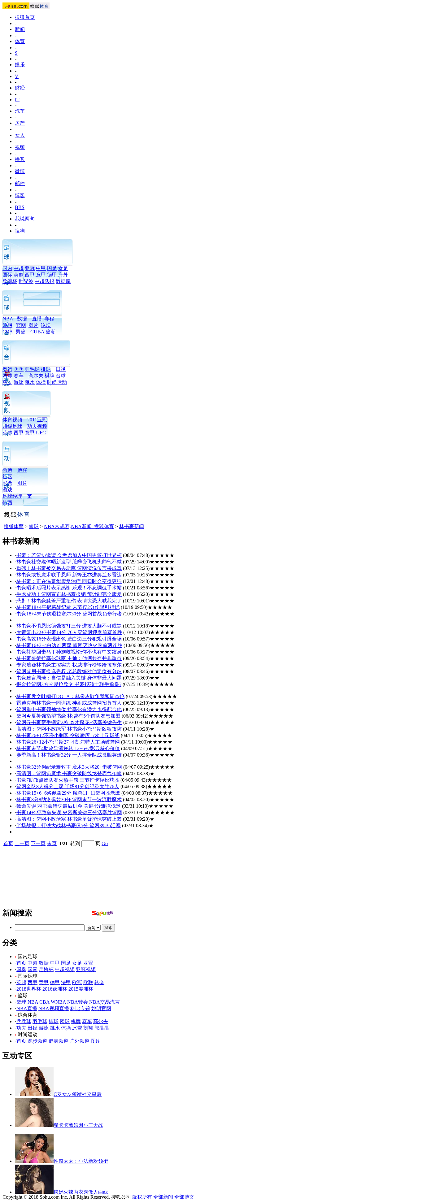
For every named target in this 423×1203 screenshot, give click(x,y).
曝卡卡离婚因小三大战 (78, 1125)
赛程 (49, 318)
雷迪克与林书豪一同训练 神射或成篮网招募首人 (69, 703)
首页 (8, 843)
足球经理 (12, 496)
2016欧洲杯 (54, 989)
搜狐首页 (25, 17)
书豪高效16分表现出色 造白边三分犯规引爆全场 (69, 638)
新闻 (20, 29)
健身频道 (58, 1041)
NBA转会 (77, 1002)
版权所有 (142, 1197)
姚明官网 (101, 1008)
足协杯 (46, 969)
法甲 (66, 982)
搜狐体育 (14, 526)
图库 (96, 1041)
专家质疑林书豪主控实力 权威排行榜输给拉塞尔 (69, 664)
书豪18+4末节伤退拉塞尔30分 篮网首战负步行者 (69, 613)
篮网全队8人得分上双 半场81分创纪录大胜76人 (67, 786)
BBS (19, 207)
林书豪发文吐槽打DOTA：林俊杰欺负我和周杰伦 (70, 696)
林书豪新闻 (131, 526)
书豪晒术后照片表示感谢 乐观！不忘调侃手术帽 (69, 587)
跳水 (30, 382)
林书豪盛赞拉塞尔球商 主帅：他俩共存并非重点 (69, 658)
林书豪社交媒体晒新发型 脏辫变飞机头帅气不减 (69, 561)
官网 (21, 325)
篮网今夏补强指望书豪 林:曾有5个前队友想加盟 (68, 716)
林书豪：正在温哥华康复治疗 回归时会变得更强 (69, 581)
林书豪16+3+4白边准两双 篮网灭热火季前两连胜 (69, 645)
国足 (52, 268)
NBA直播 (26, 1008)
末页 (52, 843)
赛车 (19, 375)
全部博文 (184, 1197)
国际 (7, 274)
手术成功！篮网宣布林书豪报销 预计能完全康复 (69, 594)
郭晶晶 (101, 1028)
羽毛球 (32, 369)
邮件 (20, 183)
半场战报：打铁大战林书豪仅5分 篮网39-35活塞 (68, 825)
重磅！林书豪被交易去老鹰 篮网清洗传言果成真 (69, 568)
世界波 (26, 281)
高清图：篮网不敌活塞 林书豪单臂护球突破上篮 (69, 819)
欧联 (88, 982)
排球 (46, 369)
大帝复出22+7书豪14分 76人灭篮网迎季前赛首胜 (69, 632)
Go (105, 843)
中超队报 (45, 281)
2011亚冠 (37, 419)
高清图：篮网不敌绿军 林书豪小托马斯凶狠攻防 (69, 729)
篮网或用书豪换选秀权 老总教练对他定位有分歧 (69, 671)
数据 (22, 318)
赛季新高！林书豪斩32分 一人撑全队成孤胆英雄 (69, 755)
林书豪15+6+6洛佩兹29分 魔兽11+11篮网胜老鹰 (68, 793)
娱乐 (20, 64)
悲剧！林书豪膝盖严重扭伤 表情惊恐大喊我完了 (69, 600)
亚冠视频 (86, 969)
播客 (20, 159)
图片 (33, 325)
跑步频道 (37, 1041)
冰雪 (77, 1028)
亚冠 (30, 268)
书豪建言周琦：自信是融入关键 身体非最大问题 (69, 677)
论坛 (46, 325)
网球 (7, 375)
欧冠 (77, 982)
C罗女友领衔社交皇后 (78, 1094)
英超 (19, 274)
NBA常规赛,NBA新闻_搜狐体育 (79, 526)
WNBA (58, 1002)
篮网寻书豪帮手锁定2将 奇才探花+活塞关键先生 (69, 722)
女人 (20, 135)
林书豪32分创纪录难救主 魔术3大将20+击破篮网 (69, 767)
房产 (20, 123)
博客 (20, 195)
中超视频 (65, 969)
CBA (44, 1002)
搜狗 (20, 230)
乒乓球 (23, 1021)
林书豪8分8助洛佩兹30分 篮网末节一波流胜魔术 (69, 799)
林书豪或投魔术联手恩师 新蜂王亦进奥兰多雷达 (69, 574)
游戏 (7, 489)
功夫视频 (37, 426)
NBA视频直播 (53, 1008)
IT (17, 99)
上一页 (22, 843)
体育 (20, 41)
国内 (7, 268)
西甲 (30, 274)
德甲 (52, 274)
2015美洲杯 (80, 989)
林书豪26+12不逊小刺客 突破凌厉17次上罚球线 (68, 735)
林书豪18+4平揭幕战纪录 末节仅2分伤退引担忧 (68, 607)
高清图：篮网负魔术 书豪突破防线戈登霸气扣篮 (69, 773)
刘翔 (88, 1028)
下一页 (38, 843)
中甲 (41, 268)
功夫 (7, 382)
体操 (41, 382)
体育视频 (12, 419)
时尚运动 (57, 382)
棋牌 (50, 375)
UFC (41, 432)
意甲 (41, 274)
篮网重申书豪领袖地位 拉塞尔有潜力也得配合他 (69, 709)
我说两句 (25, 218)
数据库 (63, 281)
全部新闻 (163, 1197)
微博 (20, 171)
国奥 (21, 969)
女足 (63, 268)
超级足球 (12, 426)
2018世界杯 (28, 989)
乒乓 (19, 369)
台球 (61, 375)
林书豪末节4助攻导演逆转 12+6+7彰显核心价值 (68, 748)
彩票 (7, 483)
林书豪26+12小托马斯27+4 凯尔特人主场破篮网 (68, 742)
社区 (7, 476)
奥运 (7, 369)
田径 (61, 369)
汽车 (20, 111)
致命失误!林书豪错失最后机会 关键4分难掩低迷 (68, 806)
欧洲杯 (9, 281)
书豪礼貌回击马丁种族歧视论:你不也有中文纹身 (69, 651)
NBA (7, 318)
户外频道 (79, 1041)
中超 (19, 268)
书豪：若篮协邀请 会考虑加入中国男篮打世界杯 (69, 555)
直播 (37, 318)
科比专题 (80, 1008)
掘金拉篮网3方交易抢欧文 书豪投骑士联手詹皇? (68, 684)
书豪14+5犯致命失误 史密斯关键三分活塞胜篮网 (69, 812)
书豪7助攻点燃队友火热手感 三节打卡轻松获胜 (67, 780)
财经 (20, 87)
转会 (99, 982)
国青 (32, 969)
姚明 (7, 325)
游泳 (19, 382)
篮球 (34, 526)
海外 (63, 274)
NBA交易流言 (104, 1002)
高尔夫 (35, 375)
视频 (20, 147)
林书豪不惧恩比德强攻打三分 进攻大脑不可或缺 (69, 625)
